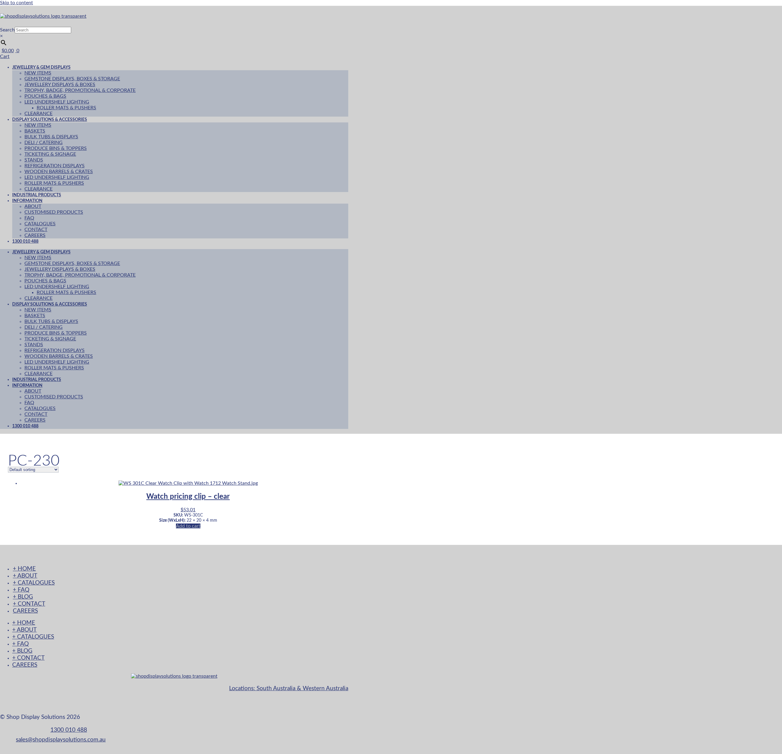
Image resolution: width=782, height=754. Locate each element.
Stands (33, 160)
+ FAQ (21, 590)
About (32, 206)
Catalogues (40, 223)
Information (27, 200)
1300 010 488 (25, 241)
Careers (35, 420)
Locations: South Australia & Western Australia (288, 688)
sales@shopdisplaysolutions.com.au (61, 740)
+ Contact (29, 604)
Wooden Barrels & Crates (58, 171)
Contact (35, 229)
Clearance (38, 298)
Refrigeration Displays (54, 165)
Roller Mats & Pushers (66, 107)
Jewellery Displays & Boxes (59, 84)
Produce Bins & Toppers (55, 148)
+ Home (24, 569)
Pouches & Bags (45, 96)
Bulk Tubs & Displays (51, 136)
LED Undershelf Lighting (56, 102)
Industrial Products (36, 379)
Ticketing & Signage (50, 154)
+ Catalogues (34, 583)
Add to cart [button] (188, 526)
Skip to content (16, 2)
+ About (25, 576)
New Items (37, 73)
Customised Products (53, 212)
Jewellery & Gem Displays (41, 67)
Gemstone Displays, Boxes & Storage (72, 78)
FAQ (29, 218)
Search (7, 29)
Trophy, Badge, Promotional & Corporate (80, 90)
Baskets (34, 131)
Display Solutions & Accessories (49, 119)
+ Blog (23, 597)
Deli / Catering (43, 142)
